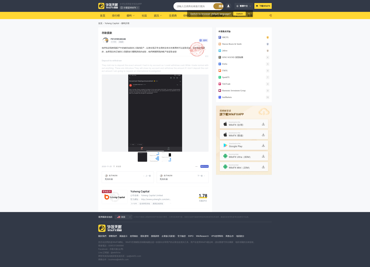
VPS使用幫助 (217, 236)
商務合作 (230, 236)
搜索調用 (155, 236)
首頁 (100, 23)
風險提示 (123, 236)
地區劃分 (240, 236)
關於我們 (102, 236)
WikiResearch (202, 236)
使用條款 (134, 236)
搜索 (221, 6)
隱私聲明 (144, 236)
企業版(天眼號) (168, 236)
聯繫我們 (113, 236)
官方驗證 (182, 236)
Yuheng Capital (112, 23)
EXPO (191, 236)
